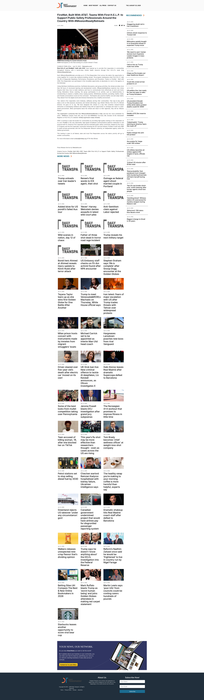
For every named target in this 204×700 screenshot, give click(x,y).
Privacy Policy (68, 690)
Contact (74, 690)
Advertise (80, 690)
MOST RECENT (93, 5)
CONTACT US (112, 5)
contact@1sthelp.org (80, 138)
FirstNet (65, 122)
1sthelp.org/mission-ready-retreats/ (89, 117)
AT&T (122, 126)
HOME (85, 5)
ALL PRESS (103, 5)
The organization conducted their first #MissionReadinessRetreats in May (80, 113)
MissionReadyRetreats (64, 72)
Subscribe (132, 691)
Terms (61, 690)
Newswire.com (87, 66)
